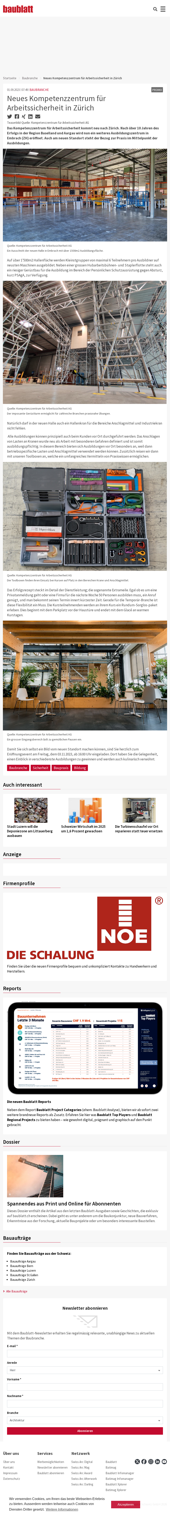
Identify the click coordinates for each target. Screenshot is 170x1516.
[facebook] (144, 1461)
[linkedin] (157, 1461)
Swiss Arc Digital (81, 1462)
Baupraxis (61, 768)
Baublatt (111, 1462)
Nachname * (15, 1396)
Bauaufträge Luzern (23, 1270)
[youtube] (164, 1461)
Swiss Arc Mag (80, 1467)
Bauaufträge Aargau (23, 1261)
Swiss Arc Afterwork (84, 1479)
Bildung (80, 768)
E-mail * (12, 1346)
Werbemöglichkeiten (50, 1462)
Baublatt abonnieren (50, 1473)
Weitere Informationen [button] (62, 1509)
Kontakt (8, 1467)
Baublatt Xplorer (116, 1484)
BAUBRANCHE (39, 90)
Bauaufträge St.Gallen (24, 1275)
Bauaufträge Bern (21, 1266)
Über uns (9, 1462)
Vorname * (14, 1379)
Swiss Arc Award (81, 1473)
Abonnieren (85, 1431)
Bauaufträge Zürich (22, 1280)
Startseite (9, 78)
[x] (137, 1461)
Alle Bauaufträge (16, 1291)
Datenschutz (11, 1479)
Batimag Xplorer (116, 1490)
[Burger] (163, 9)
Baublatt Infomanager (120, 1473)
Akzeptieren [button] (126, 1504)
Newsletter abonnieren (52, 1467)
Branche (12, 1413)
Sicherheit (40, 768)
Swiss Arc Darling (82, 1484)
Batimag (111, 1467)
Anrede (12, 1363)
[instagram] (150, 1461)
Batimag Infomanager (120, 1479)
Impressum (10, 1473)
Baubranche (30, 78)
